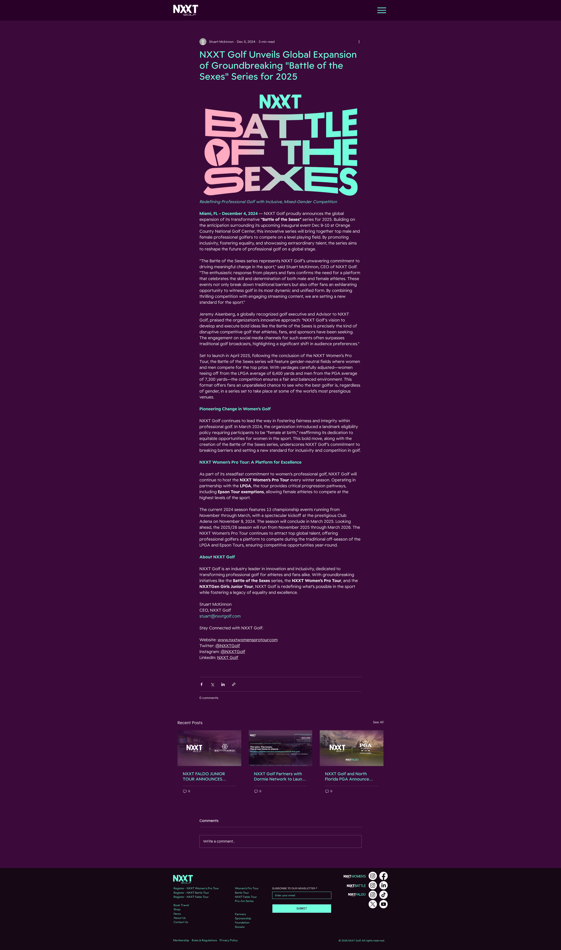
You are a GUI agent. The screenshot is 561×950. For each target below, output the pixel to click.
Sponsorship (243, 918)
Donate (240, 927)
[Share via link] (234, 684)
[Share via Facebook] (201, 684)
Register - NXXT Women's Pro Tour (196, 888)
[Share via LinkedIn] (223, 684)
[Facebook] (383, 876)
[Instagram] (373, 876)
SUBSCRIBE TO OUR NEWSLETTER (294, 888)
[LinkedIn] (383, 885)
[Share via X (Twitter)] (212, 684)
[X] (373, 904)
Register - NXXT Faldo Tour (191, 897)
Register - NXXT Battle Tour (191, 893)
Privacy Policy (229, 940)
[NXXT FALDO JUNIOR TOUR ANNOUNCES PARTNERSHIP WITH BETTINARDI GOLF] (209, 748)
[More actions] (359, 41)
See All (378, 722)
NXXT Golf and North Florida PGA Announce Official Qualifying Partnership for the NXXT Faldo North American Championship (350, 776)
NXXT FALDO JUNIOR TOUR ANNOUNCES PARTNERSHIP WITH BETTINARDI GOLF (204, 776)
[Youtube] (383, 904)
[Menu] (381, 10)
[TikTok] (383, 895)
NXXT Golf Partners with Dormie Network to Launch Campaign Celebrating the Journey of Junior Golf (280, 776)
